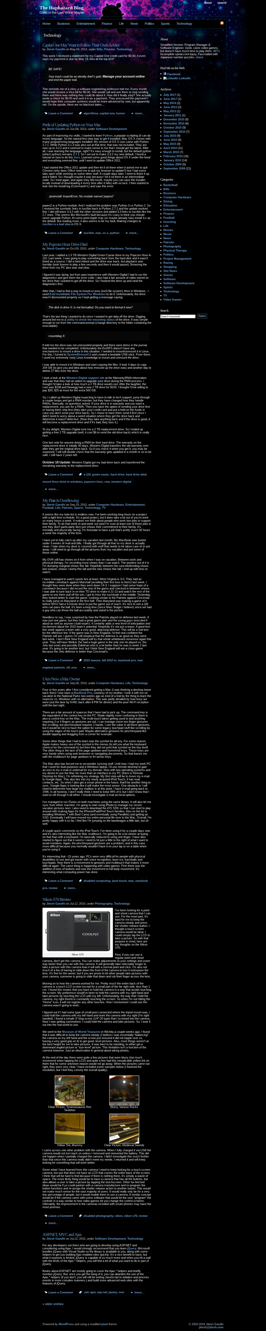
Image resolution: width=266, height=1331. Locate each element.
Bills (100, 49)
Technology (184, 23)
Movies (168, 230)
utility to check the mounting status (91, 319)
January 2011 (172, 115)
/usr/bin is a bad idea (56, 224)
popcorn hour (93, 481)
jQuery (131, 1248)
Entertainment (86, 23)
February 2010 (173, 156)
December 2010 (173, 119)
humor (120, 113)
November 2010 (173, 123)
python (114, 233)
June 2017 (170, 99)
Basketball (170, 185)
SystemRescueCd (79, 354)
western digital (121, 481)
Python (108, 135)
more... (139, 113)
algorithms (91, 113)
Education (170, 205)
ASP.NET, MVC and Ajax (62, 1234)
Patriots (67, 507)
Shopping (170, 266)
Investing (169, 221)
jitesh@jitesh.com (211, 1327)
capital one (107, 113)
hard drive (117, 474)
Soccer (168, 275)
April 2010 (170, 148)
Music (167, 234)
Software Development (111, 129)
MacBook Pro (83, 692)
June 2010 (170, 139)
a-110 (87, 474)
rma (107, 481)
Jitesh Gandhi (55, 49)
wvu (74, 667)
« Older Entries (52, 1304)
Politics (149, 23)
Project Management (177, 258)
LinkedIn (184, 78)
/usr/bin (89, 233)
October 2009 (172, 164)
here (77, 157)
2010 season (92, 660)
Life (121, 23)
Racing (168, 262)
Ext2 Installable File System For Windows (77, 294)
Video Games (172, 299)
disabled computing (97, 880)
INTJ (216, 51)
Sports (165, 23)
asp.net (102, 1292)
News (134, 23)
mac (98, 233)
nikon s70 (130, 1215)
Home (46, 23)
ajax (93, 1292)
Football (48, 507)
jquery (113, 1292)
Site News (170, 271)
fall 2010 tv (109, 660)
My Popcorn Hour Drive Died (64, 244)
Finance (107, 23)
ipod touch (119, 880)
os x (105, 233)
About (208, 2)
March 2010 (171, 152)
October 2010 (172, 127)
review (53, 888)
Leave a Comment (60, 113)
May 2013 (169, 111)
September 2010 (174, 131)
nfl (68, 667)
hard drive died (136, 474)
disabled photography (98, 1215)
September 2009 (174, 168)
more (199, 57)
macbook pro (127, 660)
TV (104, 507)
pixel (104, 1324)
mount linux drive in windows (62, 481)
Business (63, 23)
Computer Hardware (109, 248)
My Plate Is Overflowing (60, 500)
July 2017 (169, 94)
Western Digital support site (85, 377)
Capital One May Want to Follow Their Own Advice (80, 45)
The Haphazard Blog (62, 7)
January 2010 (172, 160)
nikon (118, 1215)
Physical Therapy (175, 250)
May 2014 (169, 103)
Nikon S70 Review (56, 899)
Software (169, 279)
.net (86, 1292)
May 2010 (169, 144)
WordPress (66, 1324)
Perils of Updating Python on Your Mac (71, 124)
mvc (121, 1292)
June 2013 (170, 107)
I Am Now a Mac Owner (61, 679)
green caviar (100, 474)
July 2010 (169, 135)
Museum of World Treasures (81, 1031)
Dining (167, 201)
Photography (104, 903)
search (221, 2)
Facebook (173, 74)
